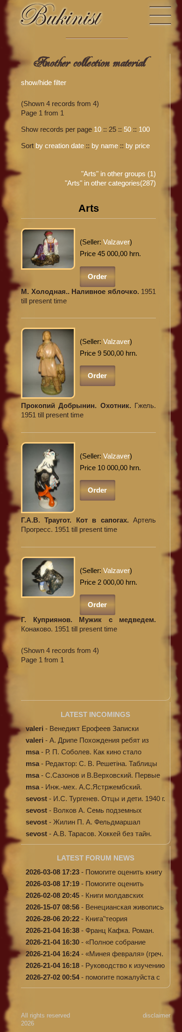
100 (144, 129)
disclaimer (156, 1015)
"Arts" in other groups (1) (118, 174)
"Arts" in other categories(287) (110, 183)
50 (127, 129)
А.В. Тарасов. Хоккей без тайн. (102, 834)
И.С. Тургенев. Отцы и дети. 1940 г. (109, 799)
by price (138, 146)
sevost (36, 799)
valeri (34, 728)
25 (112, 129)
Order (97, 276)
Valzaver (116, 242)
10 (97, 129)
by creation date (59, 146)
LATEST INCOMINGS (95, 714)
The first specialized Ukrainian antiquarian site (70, 19)
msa (32, 752)
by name (104, 146)
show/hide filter (43, 82)
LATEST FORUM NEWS (95, 858)
